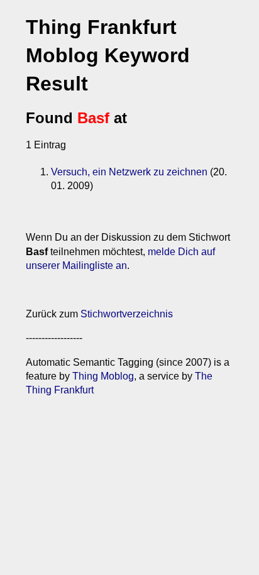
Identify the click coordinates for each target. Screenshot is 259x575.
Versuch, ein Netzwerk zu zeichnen (129, 172)
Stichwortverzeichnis (126, 314)
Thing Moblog (103, 376)
